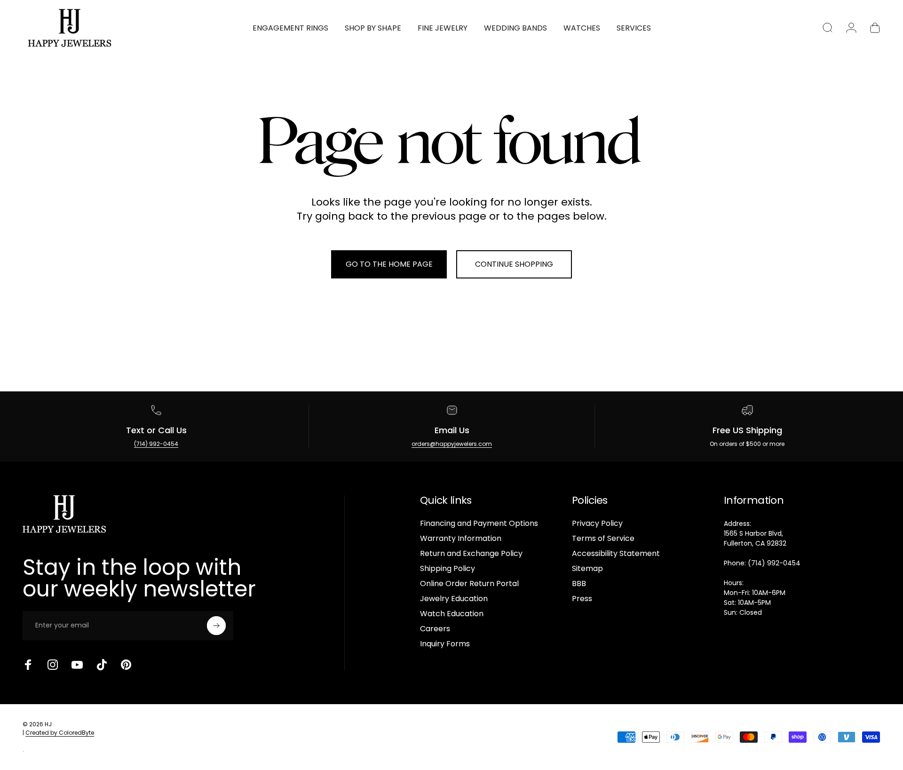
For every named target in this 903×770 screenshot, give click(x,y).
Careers (435, 629)
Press (582, 598)
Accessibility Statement (616, 553)
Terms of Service (603, 538)
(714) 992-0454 (156, 444)
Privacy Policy (597, 523)
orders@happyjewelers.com (452, 444)
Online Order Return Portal (469, 583)
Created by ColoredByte (59, 733)
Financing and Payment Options (479, 523)
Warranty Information (460, 538)
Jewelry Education (454, 598)
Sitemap (587, 568)
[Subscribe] (216, 625)
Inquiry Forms (445, 644)
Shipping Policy (447, 568)
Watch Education (451, 614)
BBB (579, 583)
